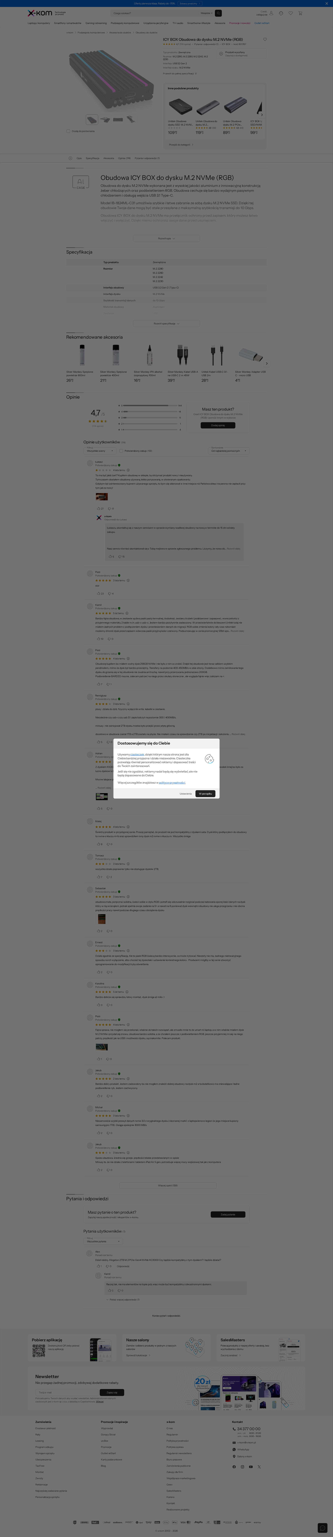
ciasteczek (137, 754)
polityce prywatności (172, 782)
